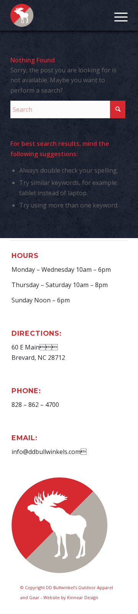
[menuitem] (117, 15)
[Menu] (117, 15)
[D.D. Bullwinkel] (57, 15)
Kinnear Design (82, 597)
